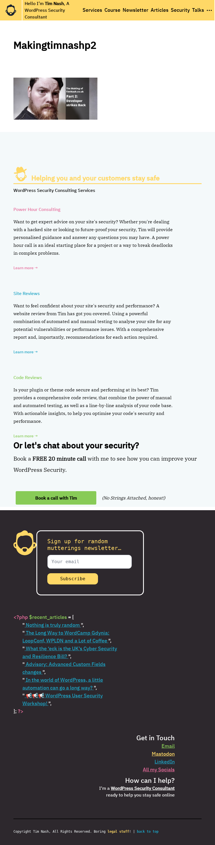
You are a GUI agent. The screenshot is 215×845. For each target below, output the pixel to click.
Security (180, 10)
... (209, 8)
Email (168, 746)
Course (112, 10)
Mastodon (163, 754)
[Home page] (11, 10)
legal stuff (118, 832)
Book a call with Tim (56, 498)
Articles (160, 10)
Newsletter (135, 10)
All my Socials (159, 769)
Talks (198, 10)
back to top (147, 832)
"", (53, 625)
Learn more (25, 267)
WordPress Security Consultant (143, 788)
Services (92, 10)
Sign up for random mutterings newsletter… (84, 544)
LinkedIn (165, 761)
